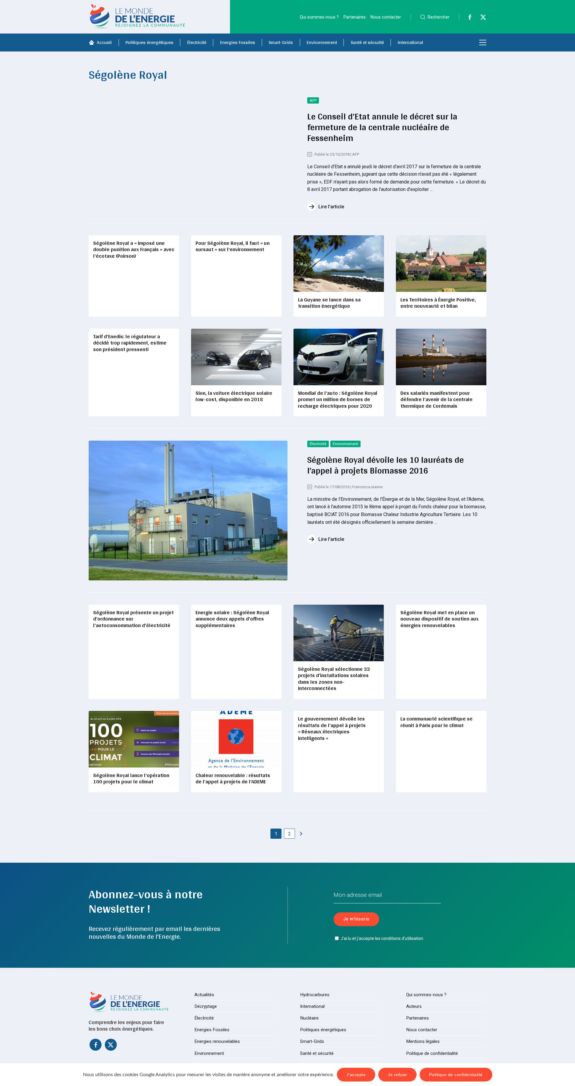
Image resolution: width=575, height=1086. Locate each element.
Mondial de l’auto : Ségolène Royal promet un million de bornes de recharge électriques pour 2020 (337, 399)
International (410, 42)
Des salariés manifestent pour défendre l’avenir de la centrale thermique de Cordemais (436, 399)
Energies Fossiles (237, 42)
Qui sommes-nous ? (319, 17)
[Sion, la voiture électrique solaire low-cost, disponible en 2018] (236, 357)
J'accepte (356, 1074)
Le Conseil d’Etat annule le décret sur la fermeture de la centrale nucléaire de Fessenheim (382, 127)
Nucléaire (309, 1018)
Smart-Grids (281, 42)
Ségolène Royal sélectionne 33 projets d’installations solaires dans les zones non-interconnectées (334, 678)
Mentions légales (423, 1041)
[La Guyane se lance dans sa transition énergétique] (338, 263)
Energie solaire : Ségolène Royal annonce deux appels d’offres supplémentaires (232, 618)
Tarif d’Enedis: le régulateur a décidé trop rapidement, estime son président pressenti (130, 342)
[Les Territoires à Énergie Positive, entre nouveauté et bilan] (441, 263)
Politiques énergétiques (149, 42)
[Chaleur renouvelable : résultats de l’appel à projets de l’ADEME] (236, 739)
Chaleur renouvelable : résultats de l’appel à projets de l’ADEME (233, 778)
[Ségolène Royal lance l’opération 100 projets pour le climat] (134, 739)
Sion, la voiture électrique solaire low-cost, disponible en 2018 (234, 396)
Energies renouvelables (217, 1041)
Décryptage (205, 1006)
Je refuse (397, 1074)
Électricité (196, 42)
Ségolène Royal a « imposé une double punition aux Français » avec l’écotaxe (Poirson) (133, 249)
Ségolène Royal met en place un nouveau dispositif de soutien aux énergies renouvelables (439, 618)
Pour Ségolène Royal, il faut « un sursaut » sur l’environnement (233, 246)
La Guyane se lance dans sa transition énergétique (329, 303)
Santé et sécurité (367, 42)
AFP (313, 100)
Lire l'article (331, 207)
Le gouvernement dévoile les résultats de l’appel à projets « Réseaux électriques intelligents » (332, 728)
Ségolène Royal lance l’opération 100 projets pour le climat (131, 778)
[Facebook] (466, 19)
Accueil (104, 42)
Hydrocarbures (314, 994)
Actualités (204, 994)
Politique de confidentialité (432, 1053)
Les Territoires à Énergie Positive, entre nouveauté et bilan (438, 303)
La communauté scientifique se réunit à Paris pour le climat (436, 722)
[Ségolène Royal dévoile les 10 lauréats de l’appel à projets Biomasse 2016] (188, 510)
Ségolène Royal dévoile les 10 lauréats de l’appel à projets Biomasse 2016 (385, 464)
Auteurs (414, 1006)
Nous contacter (385, 17)
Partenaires (355, 17)
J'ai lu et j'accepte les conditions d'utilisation (382, 938)
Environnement (322, 42)
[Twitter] (480, 19)
